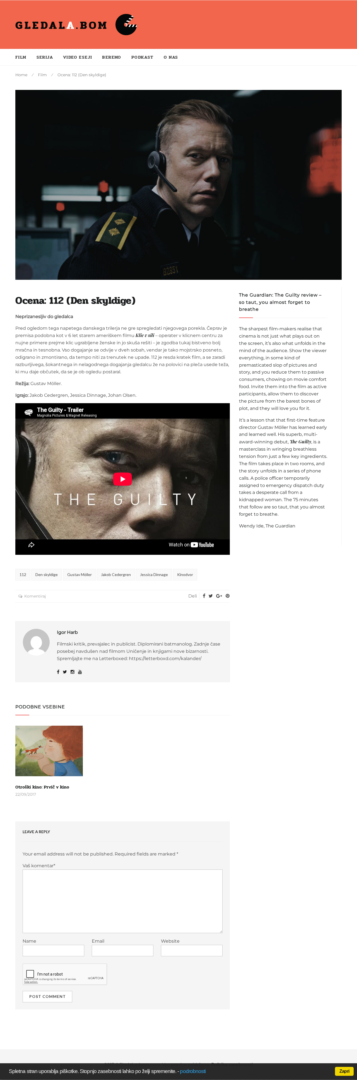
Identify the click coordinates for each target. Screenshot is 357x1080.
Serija (45, 57)
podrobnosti (193, 1071)
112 (23, 574)
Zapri (344, 1071)
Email (98, 941)
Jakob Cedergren (116, 574)
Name (29, 941)
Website (170, 941)
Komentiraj (35, 596)
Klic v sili (145, 335)
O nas (171, 57)
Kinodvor (185, 574)
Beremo (111, 57)
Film (20, 57)
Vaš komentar (39, 865)
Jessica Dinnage (154, 574)
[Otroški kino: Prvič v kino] (49, 751)
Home (21, 74)
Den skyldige (46, 574)
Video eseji (77, 57)
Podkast (142, 57)
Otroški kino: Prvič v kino (42, 786)
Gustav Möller (79, 574)
